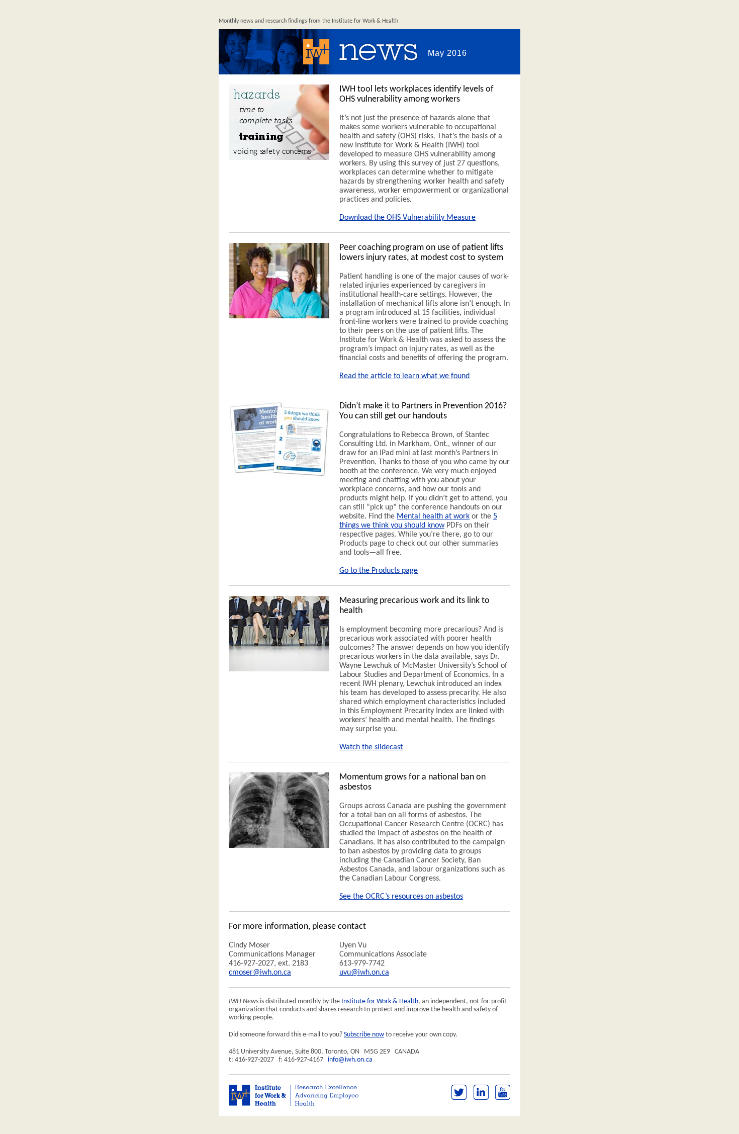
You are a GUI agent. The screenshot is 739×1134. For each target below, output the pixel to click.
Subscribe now (364, 1034)
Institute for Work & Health (379, 1001)
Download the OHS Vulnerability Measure (407, 218)
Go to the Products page (378, 571)
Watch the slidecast (371, 747)
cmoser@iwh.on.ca (260, 973)
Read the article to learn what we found (404, 376)
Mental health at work (433, 516)
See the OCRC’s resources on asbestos (401, 897)
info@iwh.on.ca (350, 1060)
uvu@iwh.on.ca (364, 973)
